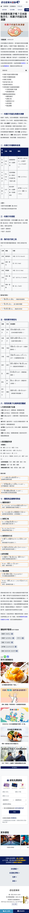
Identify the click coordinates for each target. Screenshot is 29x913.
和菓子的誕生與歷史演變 (10, 74)
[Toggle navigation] (27, 2)
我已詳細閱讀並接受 (13, 808)
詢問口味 (9, 99)
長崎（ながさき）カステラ (9, 651)
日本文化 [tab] (20, 9)
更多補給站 (14, 767)
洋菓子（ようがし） (7, 638)
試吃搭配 (9, 103)
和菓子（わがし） (6, 634)
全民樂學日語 (14, 862)
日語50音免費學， (14, 858)
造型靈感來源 (10, 91)
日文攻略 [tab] (12, 9)
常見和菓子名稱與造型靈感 (11, 87)
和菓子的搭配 (7, 79)
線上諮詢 (14, 904)
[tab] (14, 70)
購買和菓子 (9, 96)
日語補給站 (13, 6)
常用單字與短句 (8, 84)
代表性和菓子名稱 (11, 89)
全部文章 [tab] (4, 9)
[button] (27, 897)
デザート (19, 638)
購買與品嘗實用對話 (9, 94)
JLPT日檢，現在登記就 (14, 860)
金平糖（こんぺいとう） (8, 646)
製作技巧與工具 (8, 82)
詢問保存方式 (10, 101)
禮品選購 (9, 106)
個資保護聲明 (18, 808)
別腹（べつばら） (6, 642)
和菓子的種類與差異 (9, 77)
